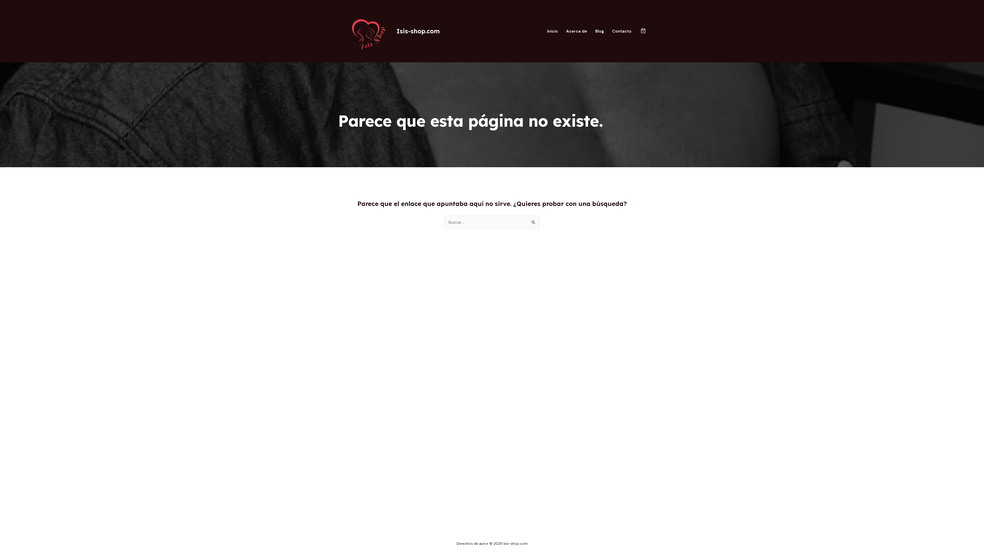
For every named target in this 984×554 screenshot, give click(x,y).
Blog (599, 31)
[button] (643, 31)
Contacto (621, 31)
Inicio (552, 31)
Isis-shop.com (418, 31)
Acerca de (576, 31)
